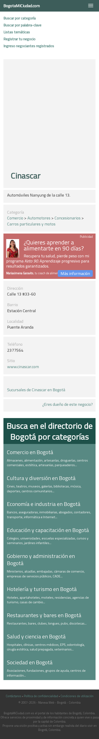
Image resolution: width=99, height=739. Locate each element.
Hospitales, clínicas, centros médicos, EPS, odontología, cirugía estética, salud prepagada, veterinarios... (46, 647)
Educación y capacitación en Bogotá (48, 530)
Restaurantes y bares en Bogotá (44, 615)
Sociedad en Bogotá (29, 662)
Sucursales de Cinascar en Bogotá (36, 390)
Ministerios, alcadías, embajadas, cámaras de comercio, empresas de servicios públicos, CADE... (46, 574)
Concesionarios (68, 218)
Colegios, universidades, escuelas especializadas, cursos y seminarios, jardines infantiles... (47, 541)
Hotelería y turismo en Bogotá (42, 589)
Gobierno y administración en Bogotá (41, 559)
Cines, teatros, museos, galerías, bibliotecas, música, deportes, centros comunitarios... (44, 489)
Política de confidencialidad (41, 696)
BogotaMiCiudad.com (21, 6)
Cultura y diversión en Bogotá (41, 478)
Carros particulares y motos (31, 224)
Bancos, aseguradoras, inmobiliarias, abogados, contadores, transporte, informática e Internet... (49, 515)
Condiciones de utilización (77, 696)
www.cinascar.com (23, 366)
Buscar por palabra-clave (22, 25)
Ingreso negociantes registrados (28, 46)
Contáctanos (13, 696)
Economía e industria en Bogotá (43, 504)
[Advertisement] (49, 116)
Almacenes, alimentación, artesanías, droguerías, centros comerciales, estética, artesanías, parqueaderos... (47, 463)
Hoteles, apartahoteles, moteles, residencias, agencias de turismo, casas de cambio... (48, 600)
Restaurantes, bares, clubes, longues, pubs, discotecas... (47, 623)
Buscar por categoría (19, 18)
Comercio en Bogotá (30, 452)
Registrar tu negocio (19, 39)
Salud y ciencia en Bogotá (36, 636)
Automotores (38, 218)
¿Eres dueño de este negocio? (67, 404)
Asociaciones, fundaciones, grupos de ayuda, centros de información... (46, 673)
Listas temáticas (16, 32)
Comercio (15, 218)
